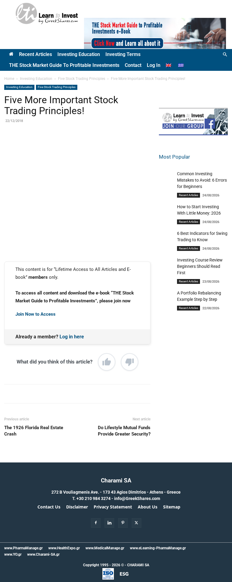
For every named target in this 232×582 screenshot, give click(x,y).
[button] (225, 55)
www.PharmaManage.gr (23, 548)
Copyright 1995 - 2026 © (103, 565)
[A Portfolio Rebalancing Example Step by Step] (166, 309)
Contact (133, 65)
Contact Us (48, 507)
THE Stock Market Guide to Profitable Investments (64, 65)
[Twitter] (61, 147)
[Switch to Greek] (182, 65)
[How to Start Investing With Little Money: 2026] (166, 226)
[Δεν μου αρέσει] (129, 362)
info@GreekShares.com (137, 498)
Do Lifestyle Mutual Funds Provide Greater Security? (124, 431)
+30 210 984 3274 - (95, 498)
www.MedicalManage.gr (104, 548)
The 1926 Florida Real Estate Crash (33, 431)
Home (9, 79)
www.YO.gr (12, 554)
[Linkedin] (88, 147)
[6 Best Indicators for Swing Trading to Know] (166, 255)
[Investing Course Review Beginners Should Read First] (166, 281)
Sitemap (171, 507)
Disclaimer (77, 507)
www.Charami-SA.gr (43, 554)
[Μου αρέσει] (106, 362)
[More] (102, 147)
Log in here (72, 337)
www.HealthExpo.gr (64, 548)
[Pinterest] (75, 147)
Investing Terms (122, 54)
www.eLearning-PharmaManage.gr (158, 548)
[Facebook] (47, 147)
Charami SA (116, 480)
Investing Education (78, 54)
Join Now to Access (35, 314)
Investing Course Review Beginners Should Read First (200, 266)
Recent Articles (35, 54)
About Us (147, 507)
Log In (153, 65)
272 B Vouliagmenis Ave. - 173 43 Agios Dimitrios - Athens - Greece (116, 492)
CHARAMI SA (138, 565)
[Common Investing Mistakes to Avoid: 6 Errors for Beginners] (166, 198)
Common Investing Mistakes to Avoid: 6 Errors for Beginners (202, 180)
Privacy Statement (113, 507)
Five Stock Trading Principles (81, 79)
